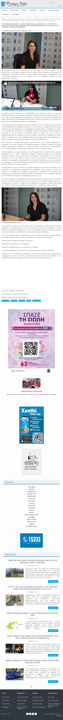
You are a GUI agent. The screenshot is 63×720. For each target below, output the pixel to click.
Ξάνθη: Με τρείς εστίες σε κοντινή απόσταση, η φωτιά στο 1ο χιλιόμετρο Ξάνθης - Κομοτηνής (32, 561)
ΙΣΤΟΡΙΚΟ (42, 10)
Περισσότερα (53, 581)
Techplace (52, 714)
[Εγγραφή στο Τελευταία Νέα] (31, 686)
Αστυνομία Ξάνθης (37, 697)
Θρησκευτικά (31, 494)
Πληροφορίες (5, 707)
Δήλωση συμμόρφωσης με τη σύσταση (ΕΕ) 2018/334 (54, 705)
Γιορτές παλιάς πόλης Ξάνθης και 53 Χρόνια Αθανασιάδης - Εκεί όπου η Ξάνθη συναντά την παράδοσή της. (32, 637)
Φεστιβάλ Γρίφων (31, 526)
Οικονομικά (31, 501)
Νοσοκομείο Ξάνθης (37, 703)
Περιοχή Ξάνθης (6, 703)
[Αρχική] (14, 6)
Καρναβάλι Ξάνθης (22, 700)
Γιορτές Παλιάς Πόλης (31, 515)
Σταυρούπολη (31, 521)
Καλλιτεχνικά (31, 496)
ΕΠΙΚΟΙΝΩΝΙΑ (15, 14)
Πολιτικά (31, 503)
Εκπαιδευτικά (31, 491)
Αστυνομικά (31, 487)
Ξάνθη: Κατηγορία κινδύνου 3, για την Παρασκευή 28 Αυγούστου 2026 (32, 614)
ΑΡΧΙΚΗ (5, 10)
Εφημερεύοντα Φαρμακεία (39, 707)
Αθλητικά (31, 489)
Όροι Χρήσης (51, 697)
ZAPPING (24, 10)
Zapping (31, 524)
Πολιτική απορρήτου (53, 700)
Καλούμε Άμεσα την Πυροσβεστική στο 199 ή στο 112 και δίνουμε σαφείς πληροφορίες (32, 394)
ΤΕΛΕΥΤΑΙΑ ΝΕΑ (14, 10)
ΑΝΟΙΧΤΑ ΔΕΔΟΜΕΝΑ (53, 10)
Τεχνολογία (31, 508)
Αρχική (3, 19)
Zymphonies (59, 715)
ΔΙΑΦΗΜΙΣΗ (6, 14)
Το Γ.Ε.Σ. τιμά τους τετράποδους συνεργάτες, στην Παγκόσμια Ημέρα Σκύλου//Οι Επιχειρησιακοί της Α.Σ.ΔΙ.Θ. (33, 588)
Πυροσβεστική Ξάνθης (38, 700)
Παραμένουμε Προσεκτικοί (31, 391)
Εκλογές (31, 512)
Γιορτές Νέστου (21, 703)
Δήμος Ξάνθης (31, 519)
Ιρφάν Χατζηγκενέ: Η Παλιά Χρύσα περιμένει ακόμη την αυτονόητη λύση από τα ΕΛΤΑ (32, 661)
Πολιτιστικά (31, 505)
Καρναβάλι (31, 517)
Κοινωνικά (31, 498)
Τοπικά (31, 510)
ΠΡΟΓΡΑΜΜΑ (33, 10)
